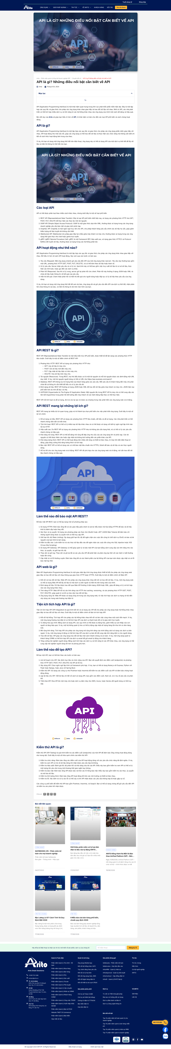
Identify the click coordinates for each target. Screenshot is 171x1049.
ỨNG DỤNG (44, 7)
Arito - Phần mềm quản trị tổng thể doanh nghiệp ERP (53, 78)
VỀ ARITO (85, 7)
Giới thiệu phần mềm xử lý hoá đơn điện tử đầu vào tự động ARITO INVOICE (84, 849)
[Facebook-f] (137, 1039)
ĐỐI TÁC (110, 7)
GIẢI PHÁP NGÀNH (59, 7)
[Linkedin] (133, 1039)
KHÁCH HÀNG (99, 7)
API (75, 117)
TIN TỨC (74, 7)
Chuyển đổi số (76, 78)
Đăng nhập (142, 2)
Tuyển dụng (126, 2)
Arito (51, 117)
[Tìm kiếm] (130, 7)
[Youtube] (142, 1039)
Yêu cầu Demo (121, 7)
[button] (131, 93)
